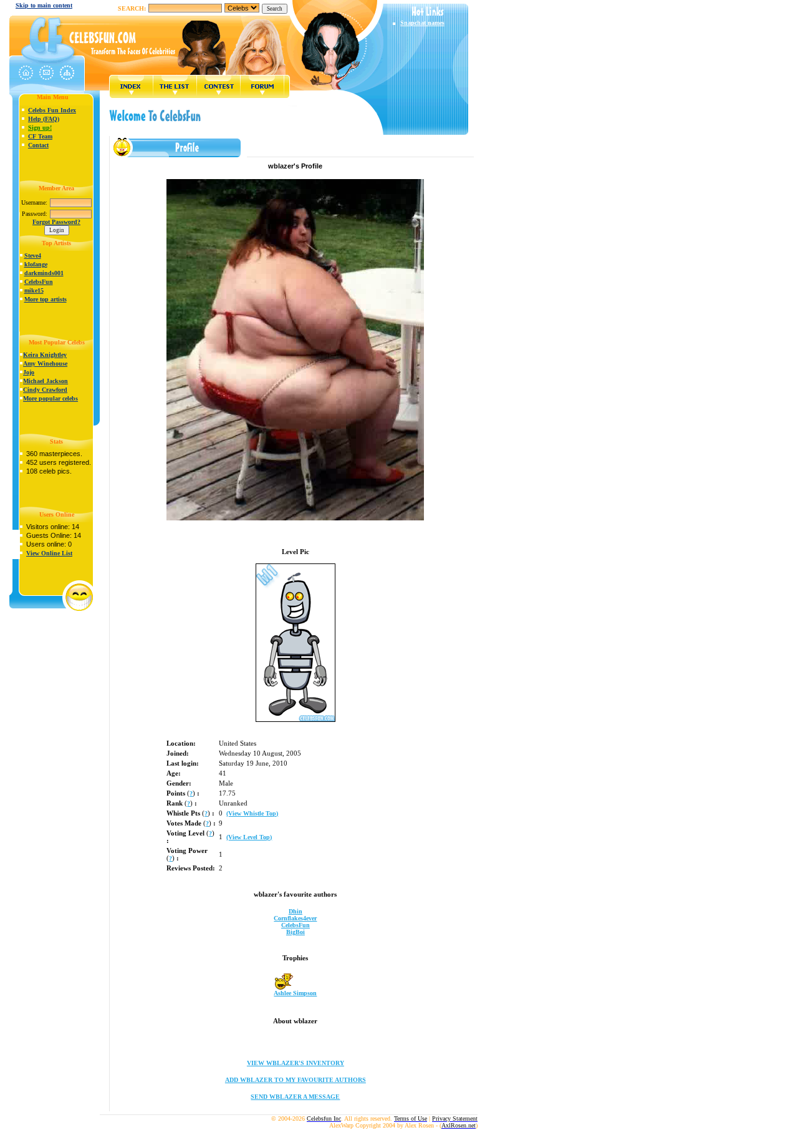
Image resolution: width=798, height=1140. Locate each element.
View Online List (49, 553)
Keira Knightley (45, 354)
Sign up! (40, 127)
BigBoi (295, 931)
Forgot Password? (56, 221)
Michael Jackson (45, 381)
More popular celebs (50, 398)
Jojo (28, 372)
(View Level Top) (249, 837)
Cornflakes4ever (295, 918)
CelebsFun (38, 281)
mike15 (34, 290)
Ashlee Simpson (295, 993)
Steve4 (32, 255)
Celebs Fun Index (52, 110)
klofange (35, 264)
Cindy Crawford (45, 389)
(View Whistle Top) (252, 813)
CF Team (40, 136)
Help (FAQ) (43, 118)
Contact (38, 145)
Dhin (295, 911)
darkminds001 (44, 273)
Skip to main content (44, 5)
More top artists (45, 299)
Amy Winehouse (45, 363)
